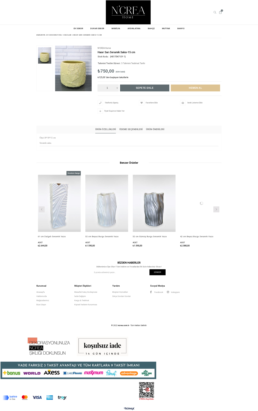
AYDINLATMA (134, 28)
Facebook (158, 292)
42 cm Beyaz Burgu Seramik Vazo (166, 236)
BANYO (180, 28)
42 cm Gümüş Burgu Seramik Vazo (214, 236)
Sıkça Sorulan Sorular (121, 296)
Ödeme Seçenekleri (131, 129)
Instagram (175, 292)
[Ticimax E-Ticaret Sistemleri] (129, 408)
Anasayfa (40, 292)
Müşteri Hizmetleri (120, 292)
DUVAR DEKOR (97, 28)
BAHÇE (151, 28)
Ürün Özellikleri (105, 129)
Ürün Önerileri (155, 129)
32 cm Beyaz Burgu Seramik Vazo (72, 236)
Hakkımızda (41, 296)
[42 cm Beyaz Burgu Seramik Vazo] (171, 203)
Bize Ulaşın (41, 304)
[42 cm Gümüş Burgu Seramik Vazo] (218, 203)
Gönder (157, 272)
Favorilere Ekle (76, 209)
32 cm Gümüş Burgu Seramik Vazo (120, 236)
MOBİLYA (116, 28)
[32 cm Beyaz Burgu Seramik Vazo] (76, 203)
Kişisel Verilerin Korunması (85, 304)
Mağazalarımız (42, 300)
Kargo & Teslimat (81, 300)
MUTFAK (166, 28)
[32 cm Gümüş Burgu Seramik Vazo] (124, 203)
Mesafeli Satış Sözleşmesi (85, 292)
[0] (220, 12)
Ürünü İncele (87, 209)
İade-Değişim (80, 296)
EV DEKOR (78, 28)
